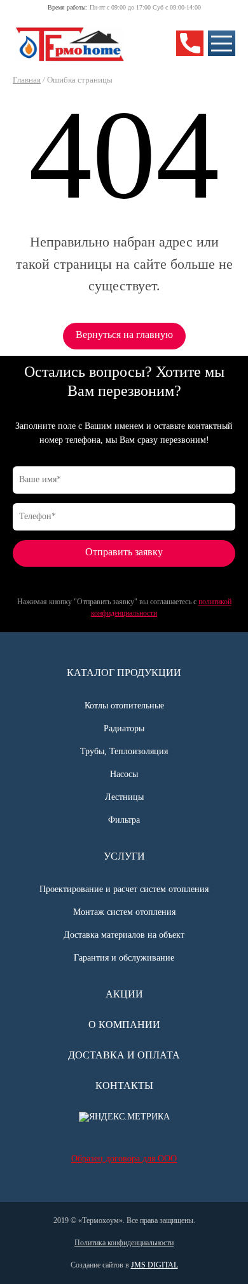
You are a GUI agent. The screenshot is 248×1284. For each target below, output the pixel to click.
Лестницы (124, 797)
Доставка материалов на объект (124, 935)
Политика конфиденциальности (124, 1242)
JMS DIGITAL (154, 1264)
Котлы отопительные (124, 705)
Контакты (124, 1085)
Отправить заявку (124, 551)
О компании (124, 1024)
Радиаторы (124, 728)
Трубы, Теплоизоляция (124, 751)
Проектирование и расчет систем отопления (124, 889)
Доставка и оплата (124, 1055)
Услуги (124, 856)
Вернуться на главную (124, 334)
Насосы (124, 774)
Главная (27, 79)
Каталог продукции (124, 672)
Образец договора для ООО (124, 1158)
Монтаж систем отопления (124, 912)
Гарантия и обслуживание (124, 958)
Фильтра (124, 820)
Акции (124, 994)
